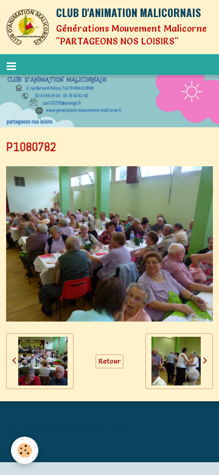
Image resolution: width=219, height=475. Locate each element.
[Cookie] (24, 450)
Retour (109, 361)
